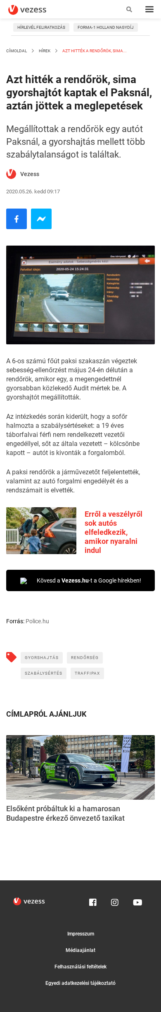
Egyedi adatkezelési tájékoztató (80, 983)
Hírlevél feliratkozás (41, 27)
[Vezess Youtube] (136, 900)
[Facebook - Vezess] (16, 219)
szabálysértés (43, 673)
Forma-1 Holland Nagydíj (106, 27)
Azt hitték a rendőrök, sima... (94, 51)
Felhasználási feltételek (80, 967)
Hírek (44, 51)
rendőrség (85, 657)
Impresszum (80, 934)
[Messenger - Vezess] (41, 219)
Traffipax (87, 673)
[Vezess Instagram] (114, 900)
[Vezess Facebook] (93, 900)
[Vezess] (35, 10)
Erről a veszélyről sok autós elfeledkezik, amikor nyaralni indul (113, 532)
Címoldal (16, 51)
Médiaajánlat (80, 950)
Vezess (29, 174)
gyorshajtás (42, 657)
